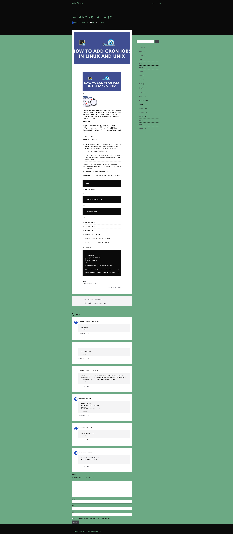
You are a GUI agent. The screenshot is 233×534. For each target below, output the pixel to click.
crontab (90, 283)
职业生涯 (141, 120)
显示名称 (74, 499)
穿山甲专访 (141, 112)
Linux (84, 166)
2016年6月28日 (81, 334)
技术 (93, 22)
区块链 (140, 63)
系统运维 (141, 116)
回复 (88, 334)
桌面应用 (141, 96)
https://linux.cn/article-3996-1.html (91, 457)
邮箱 (73, 505)
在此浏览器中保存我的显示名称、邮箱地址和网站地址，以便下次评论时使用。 (92, 518)
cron (86, 283)
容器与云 (141, 67)
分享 (140, 59)
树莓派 (140, 92)
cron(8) (95, 127)
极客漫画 (141, 88)
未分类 (140, 84)
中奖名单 (141, 51)
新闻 (140, 80)
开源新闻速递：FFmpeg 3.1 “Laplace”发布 (95, 303)
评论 (73, 480)
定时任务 (95, 283)
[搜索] (157, 41)
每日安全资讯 (142, 100)
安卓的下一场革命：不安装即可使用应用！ (93, 299)
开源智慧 (141, 71)
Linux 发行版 (142, 47)
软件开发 (141, 128)
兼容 (91, 168)
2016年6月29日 (81, 386)
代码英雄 (141, 55)
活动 (140, 104)
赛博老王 (76, 22)
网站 (73, 512)
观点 (140, 124)
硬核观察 (141, 108)
